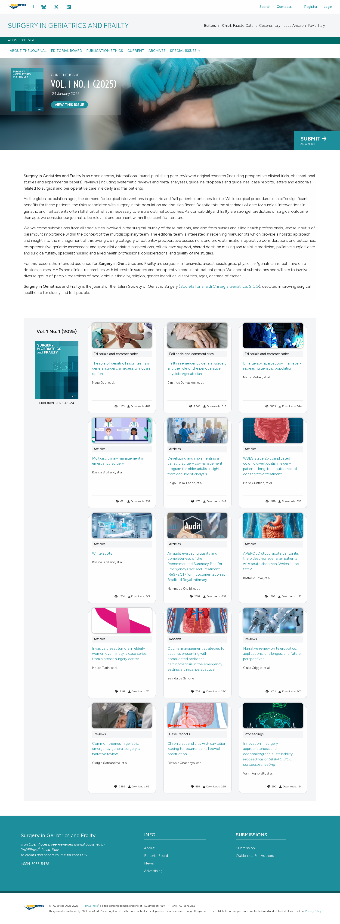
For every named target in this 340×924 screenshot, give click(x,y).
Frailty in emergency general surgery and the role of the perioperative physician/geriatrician (196, 368)
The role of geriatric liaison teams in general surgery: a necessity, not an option (121, 368)
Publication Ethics (104, 51)
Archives (157, 51)
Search (265, 7)
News (149, 863)
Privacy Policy (313, 911)
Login (328, 7)
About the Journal (28, 51)
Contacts (284, 7)
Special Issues (184, 51)
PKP (63, 855)
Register (310, 7)
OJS (83, 855)
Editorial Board (66, 51)
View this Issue (69, 104)
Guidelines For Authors (255, 855)
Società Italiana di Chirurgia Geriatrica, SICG (219, 286)
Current (135, 51)
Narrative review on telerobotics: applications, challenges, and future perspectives (272, 653)
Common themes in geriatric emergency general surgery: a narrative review (116, 748)
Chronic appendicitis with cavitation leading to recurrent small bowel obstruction (196, 748)
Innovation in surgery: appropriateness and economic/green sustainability (268, 754)
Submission (245, 848)
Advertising (153, 871)
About (149, 848)
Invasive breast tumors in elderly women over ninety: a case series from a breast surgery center (119, 653)
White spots (102, 553)
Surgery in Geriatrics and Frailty (68, 25)
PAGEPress (29, 850)
